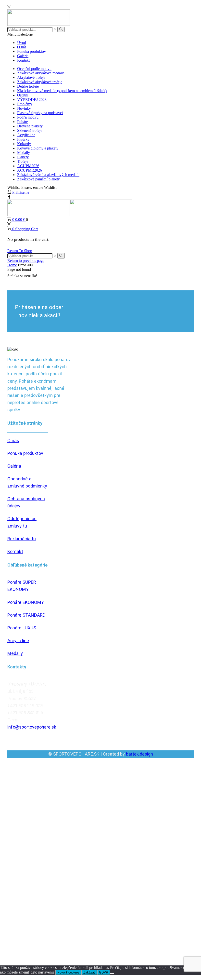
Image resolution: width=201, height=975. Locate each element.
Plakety (23, 157)
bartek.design (139, 754)
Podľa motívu (27, 117)
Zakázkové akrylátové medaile (40, 73)
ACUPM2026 (28, 166)
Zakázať (89, 972)
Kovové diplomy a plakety (37, 148)
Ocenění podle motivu (34, 69)
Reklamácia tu (21, 538)
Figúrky (23, 139)
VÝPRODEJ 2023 (32, 99)
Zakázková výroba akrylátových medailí (48, 175)
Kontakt (23, 60)
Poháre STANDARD (26, 615)
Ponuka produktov (31, 51)
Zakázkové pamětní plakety (38, 179)
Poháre (22, 122)
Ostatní (22, 95)
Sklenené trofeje (29, 130)
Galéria (22, 56)
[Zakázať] (112, 973)
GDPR (103, 972)
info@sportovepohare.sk (31, 727)
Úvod (21, 43)
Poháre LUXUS (21, 627)
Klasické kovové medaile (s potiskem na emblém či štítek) (62, 91)
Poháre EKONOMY (25, 602)
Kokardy (24, 144)
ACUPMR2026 (29, 170)
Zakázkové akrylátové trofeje (39, 82)
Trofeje (22, 161)
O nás (21, 47)
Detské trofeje (28, 86)
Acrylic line (26, 135)
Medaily (23, 152)
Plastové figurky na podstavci (40, 113)
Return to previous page (25, 260)
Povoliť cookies (68, 972)
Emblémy (24, 104)
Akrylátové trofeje (31, 77)
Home (12, 265)
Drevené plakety (30, 126)
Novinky (24, 108)
